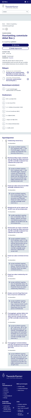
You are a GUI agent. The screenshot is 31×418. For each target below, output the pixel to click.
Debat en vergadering (12, 24)
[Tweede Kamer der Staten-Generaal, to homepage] (10, 6)
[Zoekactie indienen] (27, 11)
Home (3, 24)
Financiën (11, 57)
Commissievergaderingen (8, 25)
